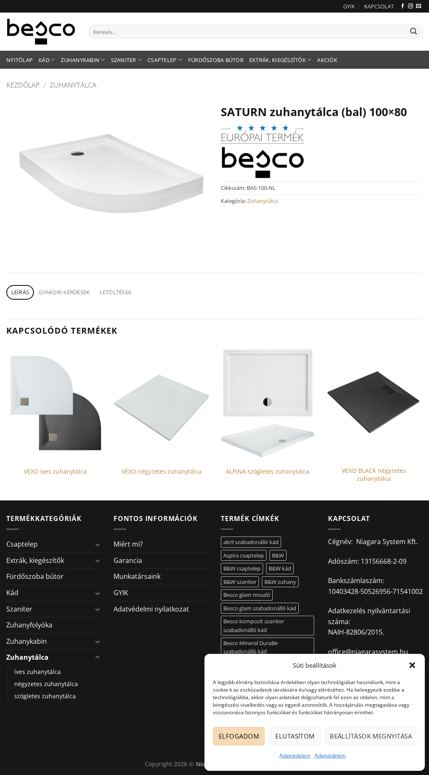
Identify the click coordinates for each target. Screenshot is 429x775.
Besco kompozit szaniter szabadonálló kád (253, 625)
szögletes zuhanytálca (45, 696)
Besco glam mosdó (246, 595)
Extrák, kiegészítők (277, 60)
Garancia (128, 560)
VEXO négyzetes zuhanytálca (161, 471)
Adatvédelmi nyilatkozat (151, 609)
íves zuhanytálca (37, 672)
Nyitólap (19, 60)
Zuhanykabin (80, 60)
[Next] (422, 422)
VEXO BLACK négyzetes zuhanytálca (374, 474)
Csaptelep (161, 60)
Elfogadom (239, 736)
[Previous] (6, 422)
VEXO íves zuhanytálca (55, 471)
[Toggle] (97, 544)
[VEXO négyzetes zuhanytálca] (161, 403)
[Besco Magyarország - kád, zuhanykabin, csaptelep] (41, 31)
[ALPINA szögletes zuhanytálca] (268, 403)
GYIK (349, 6)
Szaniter (123, 60)
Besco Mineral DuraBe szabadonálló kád (250, 647)
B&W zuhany (280, 582)
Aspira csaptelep (243, 555)
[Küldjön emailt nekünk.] (418, 6)
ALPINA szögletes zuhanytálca (267, 471)
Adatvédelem (294, 755)
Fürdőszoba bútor (215, 60)
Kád (44, 60)
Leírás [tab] (20, 292)
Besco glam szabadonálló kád (259, 608)
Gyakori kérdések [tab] (64, 292)
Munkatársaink (137, 576)
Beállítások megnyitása (371, 736)
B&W (278, 555)
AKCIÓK (327, 60)
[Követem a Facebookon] (402, 6)
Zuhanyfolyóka (29, 625)
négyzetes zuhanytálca (46, 684)
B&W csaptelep (242, 568)
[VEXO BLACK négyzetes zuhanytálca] (374, 403)
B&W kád (280, 568)
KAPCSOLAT (379, 6)
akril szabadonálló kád (251, 542)
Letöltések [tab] (116, 292)
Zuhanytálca (73, 85)
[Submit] (413, 32)
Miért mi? (128, 544)
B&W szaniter (239, 582)
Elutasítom (295, 736)
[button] (412, 665)
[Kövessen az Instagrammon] (410, 6)
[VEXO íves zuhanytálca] (55, 403)
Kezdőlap (23, 85)
